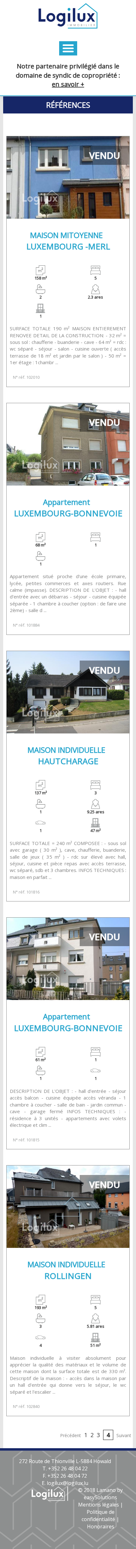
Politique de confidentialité (98, 1515)
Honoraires (100, 1526)
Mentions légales (98, 1504)
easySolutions (100, 1497)
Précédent (70, 1435)
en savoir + (68, 84)
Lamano (106, 1490)
